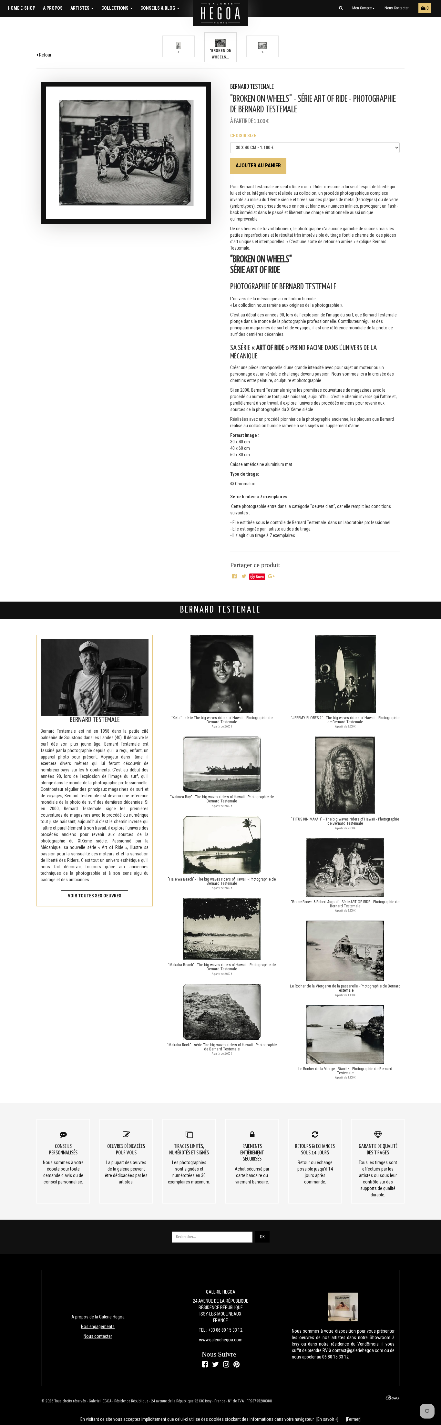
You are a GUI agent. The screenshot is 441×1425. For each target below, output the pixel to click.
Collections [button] (115, 8)
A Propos (53, 8)
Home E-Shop (21, 8)
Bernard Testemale (252, 87)
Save (260, 576)
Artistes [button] (80, 8)
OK (262, 1236)
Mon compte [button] (362, 8)
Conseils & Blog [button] (158, 8)
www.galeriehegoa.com (220, 1339)
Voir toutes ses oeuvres (94, 895)
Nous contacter (397, 8)
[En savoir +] (327, 1419)
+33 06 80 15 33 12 (225, 1330)
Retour (44, 54)
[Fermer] (353, 1419)
